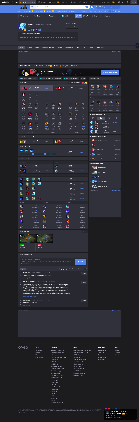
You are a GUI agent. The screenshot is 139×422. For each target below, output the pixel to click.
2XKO (52, 384)
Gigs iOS (75, 366)
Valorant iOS (77, 362)
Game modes (40, 11)
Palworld (53, 355)
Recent (29, 269)
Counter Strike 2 (55, 377)
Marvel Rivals (55, 371)
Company (38, 352)
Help (99, 355)
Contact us (101, 359)
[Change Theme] (123, 2)
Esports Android (78, 373)
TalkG (52, 396)
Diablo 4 (53, 382)
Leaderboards (73, 11)
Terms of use (102, 352)
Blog (36, 355)
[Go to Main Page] (5, 2)
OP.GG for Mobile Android (80, 350)
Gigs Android (77, 364)
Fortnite (53, 380)
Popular (23, 269)
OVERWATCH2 (55, 366)
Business (117, 350)
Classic (50, 11)
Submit (80, 262)
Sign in (134, 2)
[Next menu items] (110, 11)
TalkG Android (77, 368)
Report (84, 273)
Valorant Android (78, 359)
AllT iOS (75, 357)
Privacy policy (102, 350)
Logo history (39, 357)
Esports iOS (76, 375)
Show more (26, 296)
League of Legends (27, 2)
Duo (52, 393)
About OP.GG (39, 350)
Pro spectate (83, 11)
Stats (90, 11)
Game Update (108, 11)
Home (20, 11)
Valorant (53, 359)
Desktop (53, 389)
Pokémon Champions (57, 357)
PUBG (52, 362)
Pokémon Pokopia (56, 368)
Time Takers (54, 387)
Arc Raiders (54, 373)
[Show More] (119, 2)
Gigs (52, 400)
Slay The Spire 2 (55, 375)
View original (26, 278)
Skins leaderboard (61, 11)
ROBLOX (53, 364)
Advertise (118, 352)
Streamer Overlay (56, 403)
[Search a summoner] (87, 7)
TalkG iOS (76, 371)
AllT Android (77, 355)
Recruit (117, 355)
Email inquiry (102, 357)
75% (80, 16)
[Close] (134, 411)
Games (53, 391)
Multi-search (98, 11)
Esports (53, 398)
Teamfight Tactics (56, 352)
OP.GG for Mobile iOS (79, 352)
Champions (28, 11)
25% (87, 16)
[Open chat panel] (137, 45)
